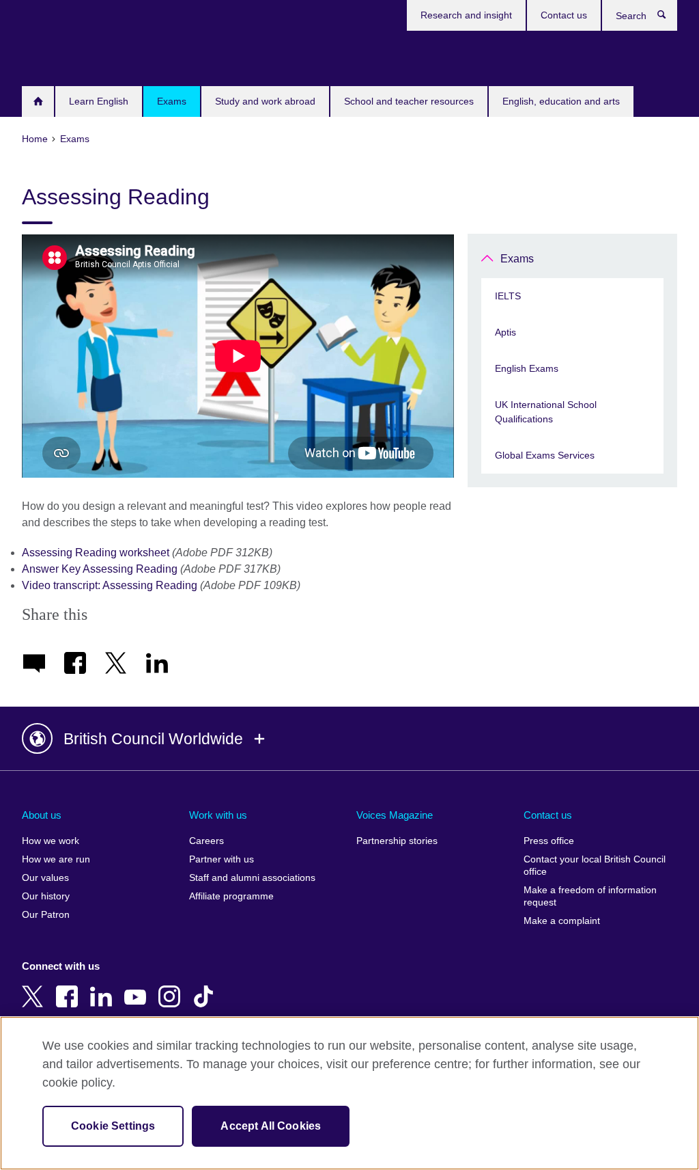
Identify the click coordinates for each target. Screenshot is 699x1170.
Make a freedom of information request (590, 896)
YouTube (138, 986)
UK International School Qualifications (546, 411)
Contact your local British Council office (595, 865)
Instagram (172, 986)
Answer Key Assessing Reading (99, 569)
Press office (549, 841)
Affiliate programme (231, 896)
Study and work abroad (265, 101)
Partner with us (221, 859)
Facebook (69, 986)
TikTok (206, 986)
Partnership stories (397, 841)
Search (668, 18)
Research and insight (466, 15)
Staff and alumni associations (252, 878)
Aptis (505, 332)
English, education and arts (561, 101)
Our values (45, 878)
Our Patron (46, 915)
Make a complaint (562, 921)
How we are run (56, 859)
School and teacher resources (409, 101)
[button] (349, 739)
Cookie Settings (113, 1126)
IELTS (508, 295)
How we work (50, 841)
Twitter (35, 986)
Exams (171, 101)
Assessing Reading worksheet (95, 552)
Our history (46, 896)
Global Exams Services (545, 455)
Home (38, 101)
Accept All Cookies (270, 1126)
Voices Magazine (394, 815)
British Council (62, 56)
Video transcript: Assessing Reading (109, 585)
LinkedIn (103, 986)
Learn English (98, 101)
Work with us (218, 815)
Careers (206, 841)
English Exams (526, 368)
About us (41, 815)
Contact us (564, 15)
